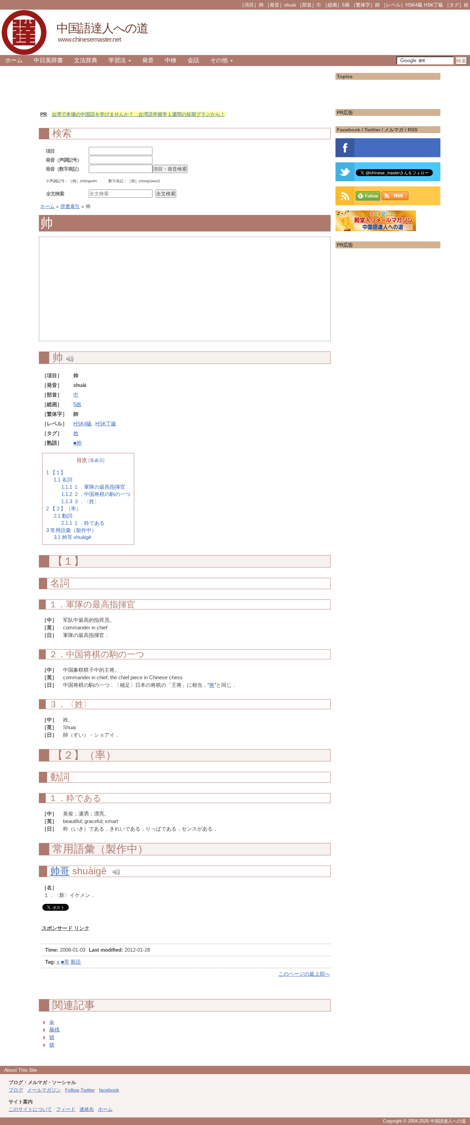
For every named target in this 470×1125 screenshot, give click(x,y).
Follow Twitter (80, 1090)
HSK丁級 (105, 423)
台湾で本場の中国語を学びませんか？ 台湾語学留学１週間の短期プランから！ (138, 114)
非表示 (96, 460)
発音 (148, 60)
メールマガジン (44, 1090)
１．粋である (83, 523)
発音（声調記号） (64, 160)
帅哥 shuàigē (72, 537)
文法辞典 (85, 60)
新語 (76, 962)
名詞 (63, 480)
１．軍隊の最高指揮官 (93, 487)
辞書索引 (70, 206)
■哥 (65, 962)
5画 (77, 404)
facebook (109, 1090)
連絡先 (86, 1109)
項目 (50, 151)
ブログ (16, 1090)
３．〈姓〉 (80, 501)
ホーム (14, 60)
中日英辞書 (48, 60)
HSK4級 (82, 423)
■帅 (77, 443)
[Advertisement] (184, 293)
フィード (65, 1109)
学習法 (118, 60)
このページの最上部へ (304, 974)
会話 (193, 60)
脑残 (54, 1029)
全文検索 (55, 193)
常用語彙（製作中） (71, 530)
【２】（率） (63, 508)
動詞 (63, 516)
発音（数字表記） (64, 169)
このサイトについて (30, 1109)
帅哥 (60, 871)
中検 (171, 60)
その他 (219, 60)
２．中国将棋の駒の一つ (95, 494)
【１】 (56, 472)
